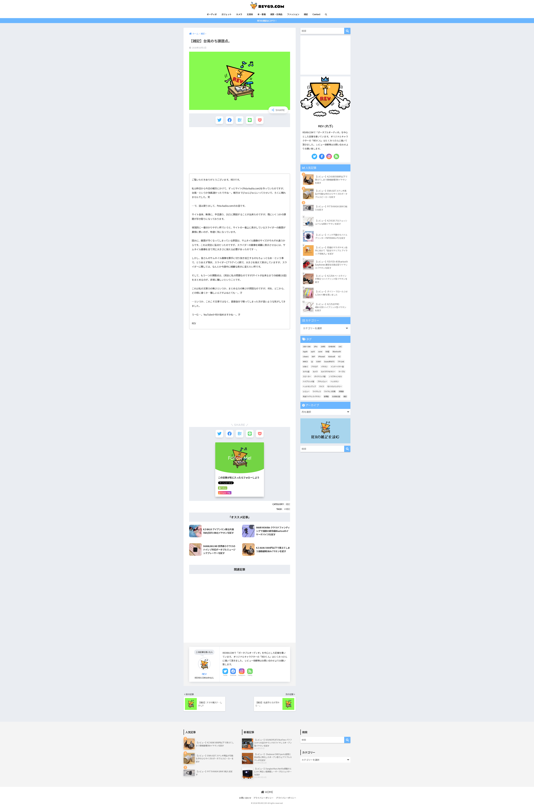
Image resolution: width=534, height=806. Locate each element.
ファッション (293, 14)
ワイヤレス (317, 391)
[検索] (347, 31)
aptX (313, 351)
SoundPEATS (329, 361)
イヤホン (324, 366)
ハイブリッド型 (308, 381)
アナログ (314, 366)
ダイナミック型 (320, 376)
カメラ (239, 14)
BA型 (327, 351)
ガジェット (226, 14)
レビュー (306, 391)
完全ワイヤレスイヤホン (312, 396)
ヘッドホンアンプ (309, 386)
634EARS (331, 346)
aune (320, 351)
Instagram (241, 675)
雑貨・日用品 (276, 14)
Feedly (250, 675)
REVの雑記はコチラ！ (267, 20)
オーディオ (212, 14)
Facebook (233, 675)
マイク (321, 386)
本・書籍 (262, 14)
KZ (339, 356)
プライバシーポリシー (263, 797)
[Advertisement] (239, 149)
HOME (268, 792)
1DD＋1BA (307, 346)
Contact (316, 14)
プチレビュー (322, 381)
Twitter (225, 675)
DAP (313, 356)
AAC (340, 346)
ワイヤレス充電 (329, 391)
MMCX (305, 361)
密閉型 (326, 396)
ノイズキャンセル (335, 376)
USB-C (305, 366)
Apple (305, 351)
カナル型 (306, 371)
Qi (312, 361)
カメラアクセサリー (328, 371)
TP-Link (341, 361)
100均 (323, 346)
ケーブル (342, 371)
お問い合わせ (245, 797)
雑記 (306, 14)
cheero (305, 356)
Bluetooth (337, 351)
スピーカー (307, 376)
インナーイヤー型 (337, 366)
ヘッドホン (335, 381)
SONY (318, 361)
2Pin (315, 346)
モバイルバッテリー (334, 386)
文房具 (250, 14)
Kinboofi (331, 356)
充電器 (341, 391)
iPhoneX (321, 356)
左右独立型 (336, 396)
